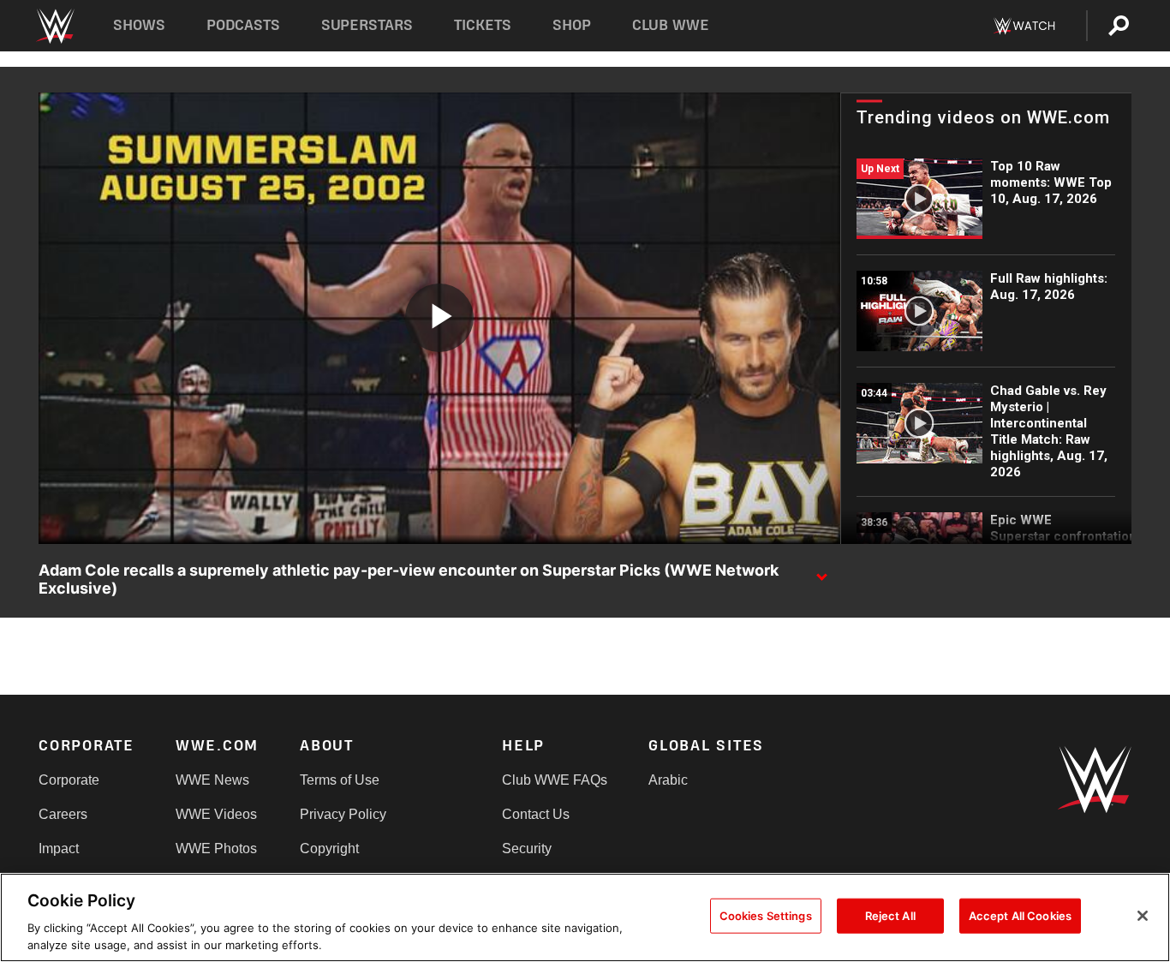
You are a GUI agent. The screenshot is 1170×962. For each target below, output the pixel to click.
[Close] (1142, 916)
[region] (585, 917)
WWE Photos (216, 848)
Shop (571, 25)
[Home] (54, 26)
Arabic (668, 780)
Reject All (890, 916)
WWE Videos (216, 814)
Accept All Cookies (1020, 916)
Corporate (69, 780)
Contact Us (536, 814)
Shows (139, 25)
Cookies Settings (765, 916)
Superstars (367, 25)
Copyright (329, 848)
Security (527, 848)
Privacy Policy (343, 814)
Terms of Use (339, 780)
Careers (63, 814)
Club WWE (670, 25)
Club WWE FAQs (554, 780)
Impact (59, 848)
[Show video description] (821, 571)
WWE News (212, 780)
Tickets (482, 25)
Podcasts (243, 25)
